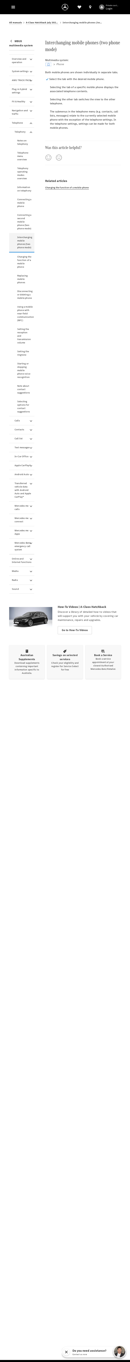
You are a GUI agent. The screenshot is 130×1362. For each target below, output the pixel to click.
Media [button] (15, 571)
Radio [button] (15, 580)
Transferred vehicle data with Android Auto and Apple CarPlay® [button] (23, 490)
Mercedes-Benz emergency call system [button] (23, 546)
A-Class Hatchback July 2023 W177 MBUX (42, 22)
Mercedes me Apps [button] (21, 532)
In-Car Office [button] (22, 456)
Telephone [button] (17, 122)
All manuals (15, 22)
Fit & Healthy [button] (18, 101)
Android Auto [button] (22, 474)
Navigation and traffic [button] (20, 112)
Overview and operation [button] (19, 60)
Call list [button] (19, 438)
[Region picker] (90, 7)
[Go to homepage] (65, 7)
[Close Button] (104, 1352)
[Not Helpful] (59, 157)
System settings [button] (20, 71)
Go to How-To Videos (75, 630)
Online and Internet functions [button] (21, 560)
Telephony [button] (20, 131)
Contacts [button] (19, 429)
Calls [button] (17, 420)
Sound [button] (15, 589)
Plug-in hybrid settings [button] (19, 91)
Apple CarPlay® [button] (23, 465)
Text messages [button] (22, 447)
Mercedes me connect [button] (21, 520)
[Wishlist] (79, 7)
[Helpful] (48, 157)
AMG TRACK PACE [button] (21, 80)
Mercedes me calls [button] (21, 507)
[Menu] (13, 7)
